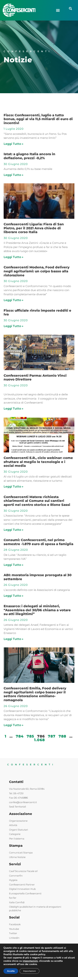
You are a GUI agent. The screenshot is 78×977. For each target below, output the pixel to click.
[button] (58, 10)
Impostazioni (29, 971)
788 (62, 736)
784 (20, 736)
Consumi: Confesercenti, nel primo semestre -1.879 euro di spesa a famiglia (38, 542)
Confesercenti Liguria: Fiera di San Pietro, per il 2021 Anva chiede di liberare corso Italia (34, 228)
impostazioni (30, 961)
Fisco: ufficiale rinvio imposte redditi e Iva (37, 313)
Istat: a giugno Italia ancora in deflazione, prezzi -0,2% (29, 156)
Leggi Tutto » (13, 144)
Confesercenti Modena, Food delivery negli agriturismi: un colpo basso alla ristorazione (36, 271)
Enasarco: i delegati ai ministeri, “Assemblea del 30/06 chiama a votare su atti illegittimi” (37, 610)
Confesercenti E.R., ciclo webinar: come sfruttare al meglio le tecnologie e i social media (38, 462)
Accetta (11, 971)
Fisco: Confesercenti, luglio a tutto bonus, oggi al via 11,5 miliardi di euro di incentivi (38, 119)
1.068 (39, 740)
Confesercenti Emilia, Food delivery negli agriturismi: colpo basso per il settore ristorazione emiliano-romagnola (35, 694)
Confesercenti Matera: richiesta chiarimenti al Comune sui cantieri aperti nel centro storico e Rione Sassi (37, 501)
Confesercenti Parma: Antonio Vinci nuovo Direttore (35, 378)
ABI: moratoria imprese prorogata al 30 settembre (37, 577)
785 (30, 736)
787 (52, 736)
